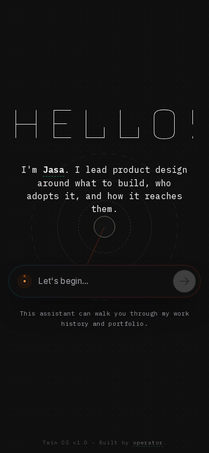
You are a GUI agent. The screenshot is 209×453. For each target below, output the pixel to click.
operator (148, 442)
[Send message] (184, 281)
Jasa (53, 169)
